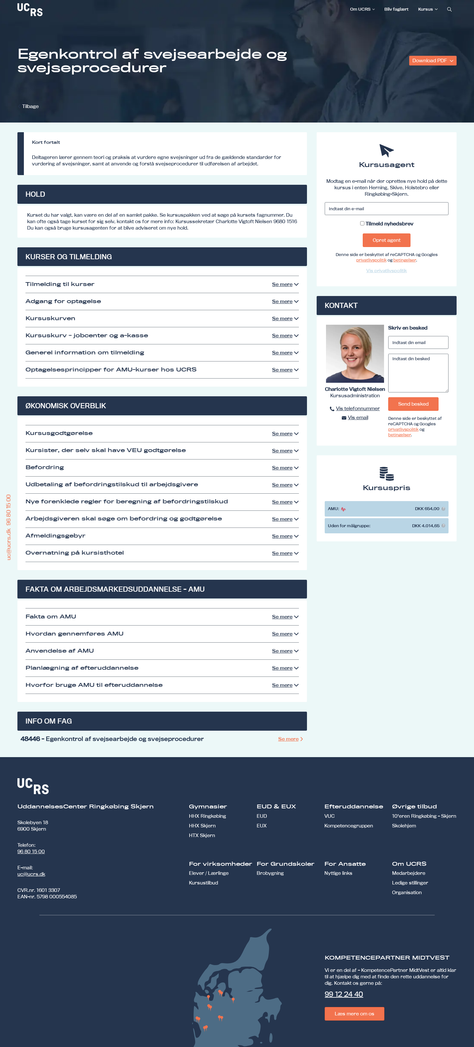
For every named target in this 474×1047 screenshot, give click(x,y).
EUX (262, 826)
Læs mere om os (354, 1014)
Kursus (425, 9)
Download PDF (430, 60)
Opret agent (386, 240)
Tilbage (30, 106)
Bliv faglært (396, 9)
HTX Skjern (202, 835)
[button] (443, 509)
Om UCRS (360, 9)
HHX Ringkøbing (207, 816)
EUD (262, 816)
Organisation (407, 892)
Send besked (413, 404)
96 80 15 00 (31, 851)
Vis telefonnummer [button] (358, 408)
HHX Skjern (202, 826)
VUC (329, 816)
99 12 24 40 (344, 994)
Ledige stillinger (410, 883)
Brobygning (270, 873)
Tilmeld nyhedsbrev (389, 224)
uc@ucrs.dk (31, 874)
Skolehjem (404, 826)
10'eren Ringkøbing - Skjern (424, 816)
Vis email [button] (358, 417)
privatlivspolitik (371, 259)
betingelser (404, 259)
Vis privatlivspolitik (386, 270)
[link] (51, 9)
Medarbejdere (408, 873)
